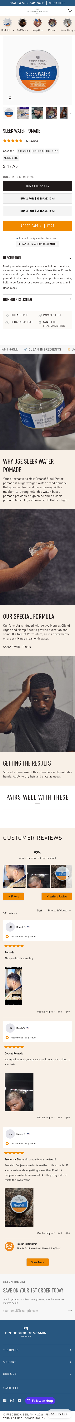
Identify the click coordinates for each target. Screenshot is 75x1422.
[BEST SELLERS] (7, 22)
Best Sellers (7, 30)
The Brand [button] (10, 1350)
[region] (37, 876)
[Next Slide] (69, 876)
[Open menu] (9, 11)
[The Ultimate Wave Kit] (22, 22)
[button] (20, 140)
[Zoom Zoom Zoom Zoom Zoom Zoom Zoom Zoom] (37, 70)
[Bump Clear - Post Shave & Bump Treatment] (67, 22)
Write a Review (60, 897)
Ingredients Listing (17, 299)
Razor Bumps (68, 30)
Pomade (52, 30)
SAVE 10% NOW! (55, 1408)
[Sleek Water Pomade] (52, 22)
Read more (10, 287)
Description (12, 257)
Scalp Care (37, 30)
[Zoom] (10, 98)
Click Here (57, 3)
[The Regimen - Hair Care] (37, 22)
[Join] (67, 1310)
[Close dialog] (71, 1358)
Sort (40, 910)
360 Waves (22, 30)
